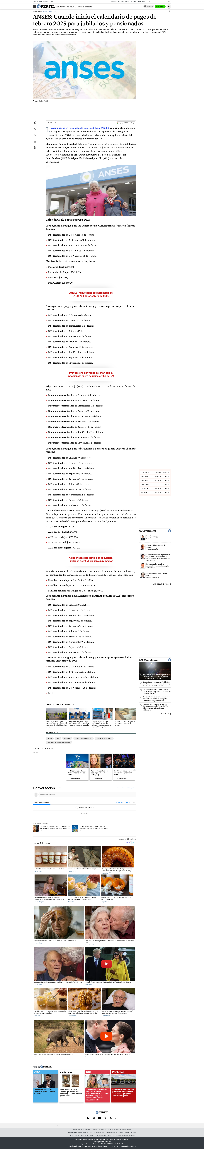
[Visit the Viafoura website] (131, 839)
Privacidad (102, 1135)
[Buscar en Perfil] (169, 2)
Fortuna (94, 1129)
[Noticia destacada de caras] (97, 1072)
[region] (84, 813)
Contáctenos (93, 1135)
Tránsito (132, 1135)
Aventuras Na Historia (97, 1132)
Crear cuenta (131, 788)
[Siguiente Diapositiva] (134, 769)
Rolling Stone (110, 1132)
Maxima (133, 1132)
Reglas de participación (120, 1135)
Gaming (155, 1126)
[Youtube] (99, 1118)
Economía (55, 1126)
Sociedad (88, 7)
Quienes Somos (83, 1135)
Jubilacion (67, 738)
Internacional (71, 1126)
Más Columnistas (161, 584)
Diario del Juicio (169, 1126)
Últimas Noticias (62, 7)
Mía (113, 1129)
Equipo (109, 1135)
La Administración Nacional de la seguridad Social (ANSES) (80, 127)
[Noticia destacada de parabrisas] (123, 1072)
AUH (58, 738)
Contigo (86, 1132)
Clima (79, 1126)
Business (114, 1)
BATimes (118, 1129)
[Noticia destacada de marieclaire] (71, 1072)
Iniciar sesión (121, 788)
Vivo (160, 1126)
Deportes (85, 1126)
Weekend (87, 1129)
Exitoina (149, 1126)
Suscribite (160, 6)
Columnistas (147, 530)
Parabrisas (102, 1129)
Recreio (127, 1132)
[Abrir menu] (34, 6)
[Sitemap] (116, 1118)
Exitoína (133, 1)
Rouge (109, 1129)
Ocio (91, 1126)
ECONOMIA (37, 11)
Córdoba (96, 1126)
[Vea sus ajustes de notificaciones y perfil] (169, 6)
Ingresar (150, 6)
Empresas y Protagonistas (124, 1126)
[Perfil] (46, 1067)
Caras (127, 1)
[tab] (41, 802)
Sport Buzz (119, 1132)
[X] (94, 1118)
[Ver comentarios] (169, 12)
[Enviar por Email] (35, 141)
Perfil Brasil (142, 1)
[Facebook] (88, 1118)
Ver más (165, 714)
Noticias (121, 1)
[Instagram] (105, 1118)
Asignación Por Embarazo (104, 738)
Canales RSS (73, 1135)
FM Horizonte (126, 1129)
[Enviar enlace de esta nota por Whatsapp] (35, 135)
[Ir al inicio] (46, 6)
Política (73, 7)
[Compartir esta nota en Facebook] (35, 122)
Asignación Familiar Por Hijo (83, 738)
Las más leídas (148, 659)
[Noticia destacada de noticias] (45, 1072)
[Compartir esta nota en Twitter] (35, 129)
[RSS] (111, 1118)
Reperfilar (104, 1126)
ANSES (49, 738)
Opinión (81, 7)
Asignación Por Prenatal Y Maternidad (58, 742)
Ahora (33, 1126)
